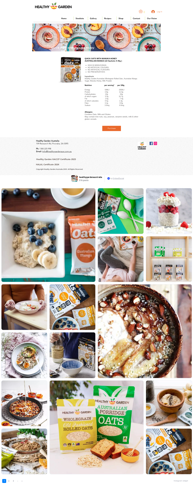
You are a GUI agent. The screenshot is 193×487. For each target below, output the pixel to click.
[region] (96, 37)
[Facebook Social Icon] (151, 143)
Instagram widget (181, 481)
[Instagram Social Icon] (155, 143)
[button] (143, 11)
